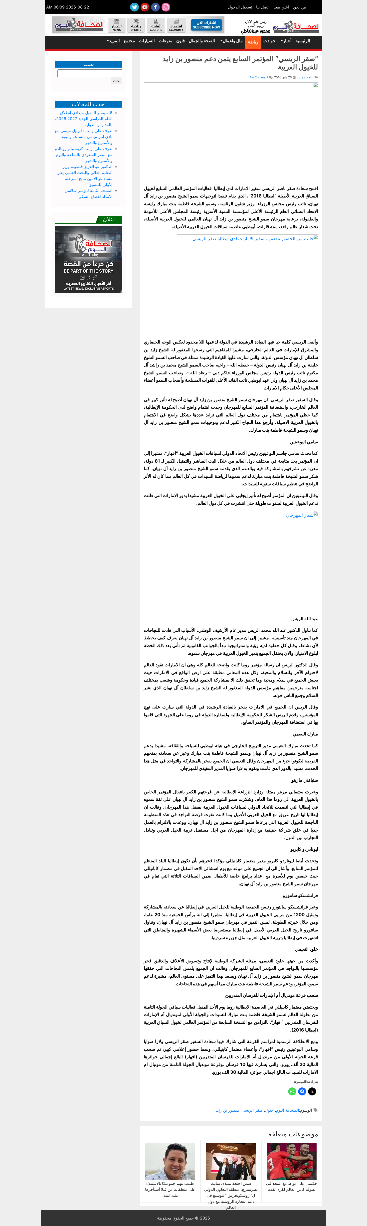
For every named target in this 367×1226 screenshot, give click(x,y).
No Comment (259, 77)
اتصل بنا (262, 6)
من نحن (299, 6)
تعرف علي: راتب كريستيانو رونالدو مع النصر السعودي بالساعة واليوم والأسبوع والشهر (83, 154)
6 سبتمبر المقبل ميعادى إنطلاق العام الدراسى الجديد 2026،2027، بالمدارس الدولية (83, 118)
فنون (180, 40)
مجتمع (129, 40)
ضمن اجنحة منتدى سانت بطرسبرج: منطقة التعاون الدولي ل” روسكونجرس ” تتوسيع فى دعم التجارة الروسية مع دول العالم (231, 1195)
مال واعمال (233, 40)
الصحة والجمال (202, 40)
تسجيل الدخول (240, 6)
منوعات (165, 40)
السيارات (147, 40)
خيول (269, 1110)
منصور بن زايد (227, 1110)
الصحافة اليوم (287, 1110)
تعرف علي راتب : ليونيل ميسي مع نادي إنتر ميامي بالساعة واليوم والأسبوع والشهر (83, 136)
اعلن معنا (281, 6)
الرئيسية (303, 40)
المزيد (114, 40)
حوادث (269, 40)
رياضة (253, 41)
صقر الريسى (252, 1110)
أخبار (287, 40)
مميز (302, 77)
